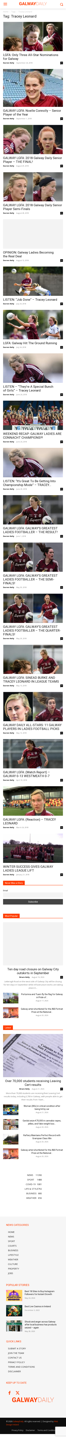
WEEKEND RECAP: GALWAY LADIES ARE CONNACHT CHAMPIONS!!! (32, 435)
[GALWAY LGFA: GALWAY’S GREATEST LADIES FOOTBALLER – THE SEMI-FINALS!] (33, 557)
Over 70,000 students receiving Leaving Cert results (33, 1083)
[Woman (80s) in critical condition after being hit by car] (10, 1109)
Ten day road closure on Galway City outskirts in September (33, 971)
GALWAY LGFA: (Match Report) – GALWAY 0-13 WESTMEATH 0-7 (26, 774)
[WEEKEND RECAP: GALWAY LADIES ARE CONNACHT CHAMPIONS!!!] (33, 415)
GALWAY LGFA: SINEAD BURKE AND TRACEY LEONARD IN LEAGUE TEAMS (31, 679)
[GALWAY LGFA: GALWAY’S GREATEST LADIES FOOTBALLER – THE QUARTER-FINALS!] (33, 608)
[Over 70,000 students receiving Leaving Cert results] (33, 1055)
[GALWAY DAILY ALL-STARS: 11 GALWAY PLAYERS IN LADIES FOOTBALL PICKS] (33, 706)
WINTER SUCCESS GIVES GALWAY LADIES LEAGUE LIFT (28, 868)
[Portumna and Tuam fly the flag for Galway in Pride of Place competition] (10, 998)
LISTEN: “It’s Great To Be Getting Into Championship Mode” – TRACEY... (29, 483)
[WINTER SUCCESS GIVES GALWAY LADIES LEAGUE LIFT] (33, 848)
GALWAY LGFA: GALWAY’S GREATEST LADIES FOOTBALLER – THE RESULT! (30, 530)
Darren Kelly (8, 63)
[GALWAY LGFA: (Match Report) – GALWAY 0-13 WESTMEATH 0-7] (33, 754)
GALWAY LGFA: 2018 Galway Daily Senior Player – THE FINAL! (32, 160)
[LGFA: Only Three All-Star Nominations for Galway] (33, 36)
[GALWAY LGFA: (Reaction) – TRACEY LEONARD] (33, 801)
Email (5, 890)
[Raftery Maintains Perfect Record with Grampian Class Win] (10, 1139)
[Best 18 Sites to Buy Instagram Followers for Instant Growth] (14, 1295)
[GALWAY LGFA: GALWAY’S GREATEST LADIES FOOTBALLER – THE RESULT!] (33, 510)
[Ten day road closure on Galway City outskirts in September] (33, 943)
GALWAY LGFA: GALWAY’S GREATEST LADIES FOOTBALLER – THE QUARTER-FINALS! (32, 630)
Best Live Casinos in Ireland (38, 1306)
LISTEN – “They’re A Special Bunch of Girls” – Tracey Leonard (28, 388)
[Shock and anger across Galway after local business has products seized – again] (14, 1326)
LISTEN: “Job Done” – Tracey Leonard (30, 299)
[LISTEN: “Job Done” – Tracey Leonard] (33, 281)
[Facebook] (9, 1393)
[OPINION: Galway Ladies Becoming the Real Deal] (33, 234)
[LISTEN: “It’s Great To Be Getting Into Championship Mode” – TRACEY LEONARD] (33, 462)
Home (5, 11)
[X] (17, 1393)
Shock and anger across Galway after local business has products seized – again (41, 1324)
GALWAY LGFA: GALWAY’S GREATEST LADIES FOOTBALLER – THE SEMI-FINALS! (30, 579)
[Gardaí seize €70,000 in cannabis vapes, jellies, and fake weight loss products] (10, 1124)
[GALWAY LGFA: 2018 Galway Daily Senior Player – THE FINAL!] (33, 139)
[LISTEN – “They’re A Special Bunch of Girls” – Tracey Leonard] (33, 368)
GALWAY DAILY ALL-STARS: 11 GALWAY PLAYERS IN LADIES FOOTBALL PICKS (32, 727)
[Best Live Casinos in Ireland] (14, 1310)
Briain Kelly (24, 977)
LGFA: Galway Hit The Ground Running (30, 343)
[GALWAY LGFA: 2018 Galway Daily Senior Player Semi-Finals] (33, 186)
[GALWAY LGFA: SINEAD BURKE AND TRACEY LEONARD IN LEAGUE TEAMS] (33, 659)
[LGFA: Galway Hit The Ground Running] (33, 324)
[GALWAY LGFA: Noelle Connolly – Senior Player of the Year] (33, 88)
